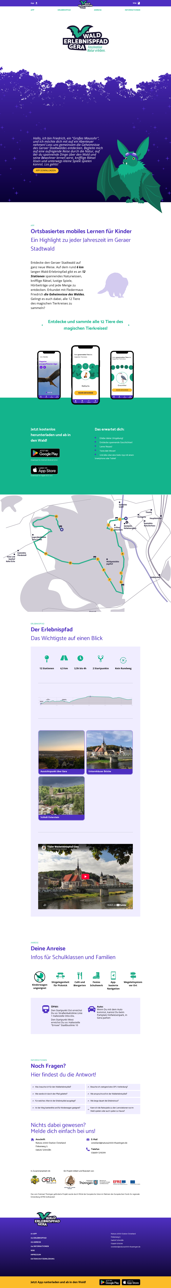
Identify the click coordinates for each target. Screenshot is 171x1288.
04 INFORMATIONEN (40, 1246)
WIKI (33, 1250)
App (32, 3)
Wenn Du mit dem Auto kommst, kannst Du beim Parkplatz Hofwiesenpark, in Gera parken (112, 1013)
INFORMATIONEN (132, 10)
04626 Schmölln (117, 1240)
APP (32, 10)
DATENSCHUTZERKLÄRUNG (42, 1259)
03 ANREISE (36, 1242)
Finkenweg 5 (115, 1237)
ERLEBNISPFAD (64, 10)
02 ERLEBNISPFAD (39, 1238)
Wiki (134, 3)
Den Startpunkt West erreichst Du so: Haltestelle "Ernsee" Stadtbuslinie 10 (65, 1022)
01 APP (34, 1233)
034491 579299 (98, 1153)
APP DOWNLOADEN (46, 170)
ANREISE (98, 10)
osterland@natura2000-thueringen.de (109, 1143)
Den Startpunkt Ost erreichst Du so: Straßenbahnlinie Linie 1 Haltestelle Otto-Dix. (66, 1013)
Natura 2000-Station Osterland (123, 1233)
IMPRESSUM (36, 1254)
